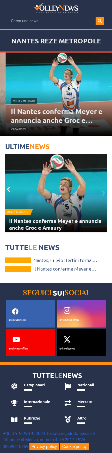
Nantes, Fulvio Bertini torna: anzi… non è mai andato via (52, 224)
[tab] (32, 386)
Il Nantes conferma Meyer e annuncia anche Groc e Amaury (65, 268)
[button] (8, 189)
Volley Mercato (17, 211)
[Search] (100, 21)
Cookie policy (74, 446)
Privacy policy (44, 446)
